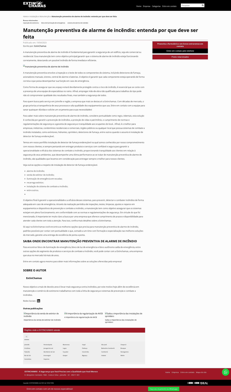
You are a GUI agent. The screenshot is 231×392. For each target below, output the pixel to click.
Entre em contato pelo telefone (180, 51)
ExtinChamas (40, 46)
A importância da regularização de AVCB (80, 317)
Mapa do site (201, 372)
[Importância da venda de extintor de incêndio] (43, 315)
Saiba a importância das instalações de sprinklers (121, 321)
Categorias (156, 6)
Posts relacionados (180, 57)
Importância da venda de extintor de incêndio (42, 320)
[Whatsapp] (225, 372)
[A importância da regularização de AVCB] (84, 314)
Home (138, 6)
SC (27, 337)
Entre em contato (169, 6)
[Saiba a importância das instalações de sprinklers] (124, 315)
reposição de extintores (31, 23)
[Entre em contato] (46, 66)
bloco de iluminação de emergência (53, 23)
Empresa (146, 6)
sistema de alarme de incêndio (77, 23)
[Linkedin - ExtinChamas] (38, 301)
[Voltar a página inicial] (34, 4)
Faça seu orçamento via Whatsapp (163, 389)
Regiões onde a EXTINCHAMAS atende (42, 330)
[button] (202, 5)
